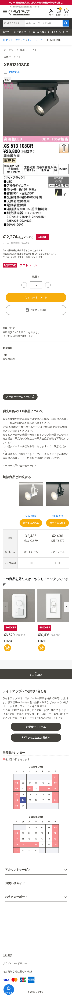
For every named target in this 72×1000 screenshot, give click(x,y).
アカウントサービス (17, 869)
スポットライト (36, 40)
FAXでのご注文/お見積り (36, 737)
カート (66, 12)
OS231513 (31, 515)
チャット (9, 993)
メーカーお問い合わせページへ (20, 465)
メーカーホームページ (18, 396)
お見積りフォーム (36, 726)
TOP (5, 40)
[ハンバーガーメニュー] (5, 11)
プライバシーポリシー (15, 963)
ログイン (51, 15)
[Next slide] (66, 607)
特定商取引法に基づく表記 (17, 971)
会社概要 (7, 955)
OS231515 (57, 515)
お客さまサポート (16, 896)
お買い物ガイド (15, 883)
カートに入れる (39, 297)
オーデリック (17, 40)
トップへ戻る (36, 675)
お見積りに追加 (38, 310)
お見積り (59, 12)
